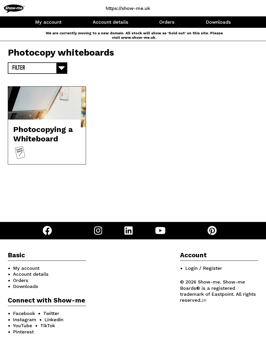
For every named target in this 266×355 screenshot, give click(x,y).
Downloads (218, 22)
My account (48, 22)
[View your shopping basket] (168, 8)
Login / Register (203, 268)
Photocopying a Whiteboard (43, 134)
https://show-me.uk (128, 8)
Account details (110, 22)
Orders (167, 22)
